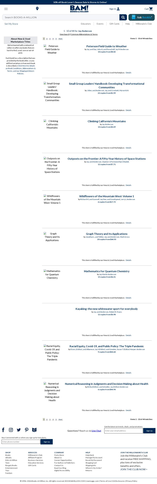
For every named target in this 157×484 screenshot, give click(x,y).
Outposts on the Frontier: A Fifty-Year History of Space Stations (107, 158)
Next (60, 39)
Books (8, 455)
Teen (7, 463)
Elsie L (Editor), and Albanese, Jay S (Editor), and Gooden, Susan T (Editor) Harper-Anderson (108, 349)
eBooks (8, 457)
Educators (86, 23)
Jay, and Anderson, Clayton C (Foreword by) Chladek (107, 162)
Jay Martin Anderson (107, 274)
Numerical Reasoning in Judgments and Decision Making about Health (106, 383)
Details (128, 72)
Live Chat (96, 430)
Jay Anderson (107, 124)
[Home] (78, 8)
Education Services (36, 463)
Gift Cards (114, 23)
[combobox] (66, 17)
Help (127, 23)
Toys (7, 470)
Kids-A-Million (11, 460)
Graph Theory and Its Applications (106, 233)
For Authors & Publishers (64, 463)
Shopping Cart (91, 463)
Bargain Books (11, 465)
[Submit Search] (123, 17)
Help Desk (90, 455)
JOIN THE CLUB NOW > (133, 469)
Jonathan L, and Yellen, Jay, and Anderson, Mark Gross (108, 237)
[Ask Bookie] (141, 17)
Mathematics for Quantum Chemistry (106, 271)
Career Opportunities (63, 460)
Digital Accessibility (62, 470)
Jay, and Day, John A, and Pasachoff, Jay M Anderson (108, 49)
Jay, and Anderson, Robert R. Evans (108, 312)
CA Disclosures (118, 481)
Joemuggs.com (92, 481)
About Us (58, 457)
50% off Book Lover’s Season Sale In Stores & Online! (80, 2)
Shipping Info (91, 465)
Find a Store (59, 455)
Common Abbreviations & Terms (84, 34)
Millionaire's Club (144, 23)
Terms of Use (105, 481)
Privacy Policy (131, 481)
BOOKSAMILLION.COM (75, 481)
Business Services (35, 460)
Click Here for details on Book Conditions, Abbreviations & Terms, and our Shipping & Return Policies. (21, 70)
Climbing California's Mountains (107, 121)
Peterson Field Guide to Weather (106, 46)
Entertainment (11, 468)
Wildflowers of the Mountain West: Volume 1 (106, 196)
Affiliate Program (35, 457)
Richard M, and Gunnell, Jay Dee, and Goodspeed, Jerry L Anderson (107, 199)
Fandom (8, 473)
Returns (89, 470)
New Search (65, 34)
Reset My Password (94, 460)
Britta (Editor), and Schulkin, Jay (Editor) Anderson (107, 387)
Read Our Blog (60, 468)
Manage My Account (94, 457)
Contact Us (58, 465)
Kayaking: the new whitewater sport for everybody (107, 308)
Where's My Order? (94, 468)
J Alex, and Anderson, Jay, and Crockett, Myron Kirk (108, 90)
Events (100, 23)
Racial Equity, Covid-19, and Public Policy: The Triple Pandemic (107, 346)
